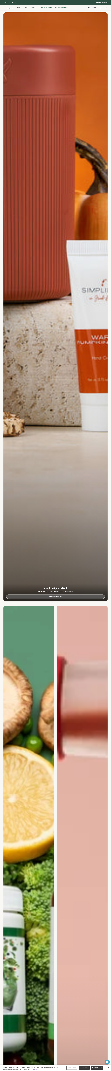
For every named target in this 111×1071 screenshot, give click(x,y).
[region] (55, 1068)
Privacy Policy (35, 1069)
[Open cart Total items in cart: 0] (106, 8)
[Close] (108, 1068)
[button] (107, 1062)
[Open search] (89, 8)
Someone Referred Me (102, 2)
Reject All (84, 1067)
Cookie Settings (72, 1067)
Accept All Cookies (97, 1067)
